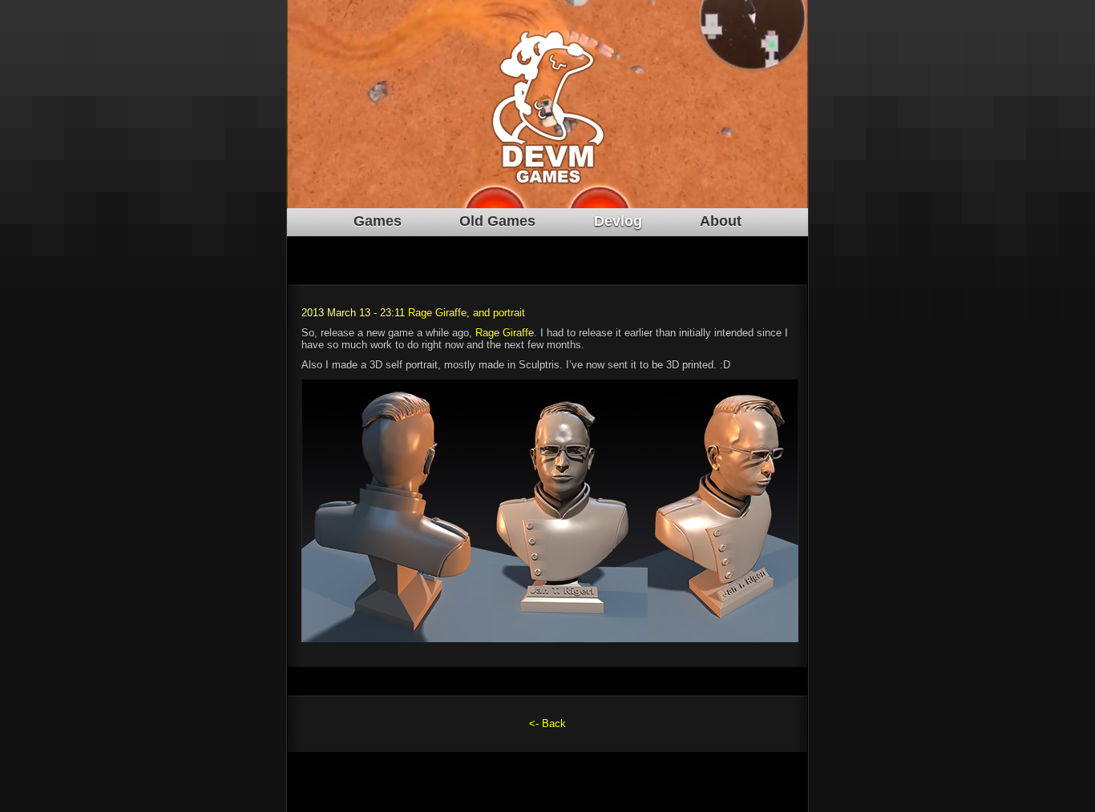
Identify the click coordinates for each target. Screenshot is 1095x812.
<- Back (547, 724)
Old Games (497, 221)
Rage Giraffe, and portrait (466, 313)
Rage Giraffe (504, 333)
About (720, 221)
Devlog (618, 221)
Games (378, 221)
